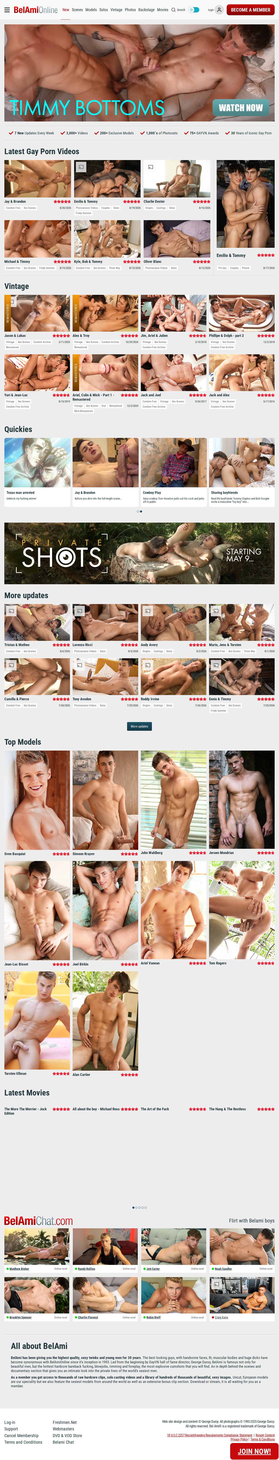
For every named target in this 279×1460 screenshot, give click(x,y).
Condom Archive (42, 342)
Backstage (146, 9)
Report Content (265, 1440)
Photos (130, 9)
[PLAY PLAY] (139, 73)
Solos (103, 9)
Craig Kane (221, 1321)
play (139, 73)
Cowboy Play (152, 493)
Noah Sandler (223, 1273)
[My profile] (219, 10)
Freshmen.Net (65, 1426)
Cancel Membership (21, 1440)
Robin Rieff (153, 1321)
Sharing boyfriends (224, 493)
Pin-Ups (222, 268)
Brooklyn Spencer (21, 1321)
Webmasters (63, 1433)
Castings (161, 207)
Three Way (114, 268)
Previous (9, 73)
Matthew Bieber (19, 1273)
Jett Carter (153, 1273)
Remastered (12, 347)
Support (11, 1433)
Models (91, 9)
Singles (149, 207)
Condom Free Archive (154, 347)
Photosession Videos (87, 207)
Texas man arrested (20, 493)
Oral (104, 405)
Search (181, 10)
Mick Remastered (83, 411)
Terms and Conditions (23, 1446)
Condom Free (13, 207)
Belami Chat (63, 1446)
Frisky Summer (83, 213)
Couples (105, 207)
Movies (162, 9)
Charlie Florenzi (88, 1321)
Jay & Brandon (85, 493)
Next (269, 73)
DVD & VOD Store (67, 1440)
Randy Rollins (86, 1273)
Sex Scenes (30, 207)
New (66, 9)
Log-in (9, 1426)
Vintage (116, 9)
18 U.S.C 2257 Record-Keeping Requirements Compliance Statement (209, 1440)
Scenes (77, 9)
